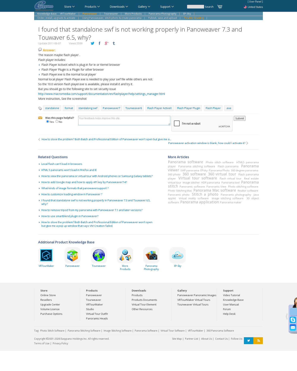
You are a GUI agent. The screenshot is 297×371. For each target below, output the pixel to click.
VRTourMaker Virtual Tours (193, 300)
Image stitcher (191, 182)
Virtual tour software (197, 178)
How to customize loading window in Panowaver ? (71, 194)
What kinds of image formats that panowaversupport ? (74, 188)
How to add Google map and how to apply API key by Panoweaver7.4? (84, 182)
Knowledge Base (233, 300)
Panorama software (185, 161)
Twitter (248, 340)
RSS (258, 340)
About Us (206, 338)
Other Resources (142, 309)
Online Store (48, 295)
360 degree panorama (244, 170)
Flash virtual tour (230, 178)
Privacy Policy (60, 343)
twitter (93, 43)
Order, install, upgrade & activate (56, 18)
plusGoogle (107, 43)
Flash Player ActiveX (159, 108)
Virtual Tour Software (173, 330)
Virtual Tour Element (144, 304)
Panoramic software (192, 186)
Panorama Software (146, 330)
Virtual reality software (194, 198)
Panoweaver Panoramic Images (196, 295)
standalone (52, 108)
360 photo (174, 174)
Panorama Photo (219, 170)
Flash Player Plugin (188, 108)
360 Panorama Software (220, 330)
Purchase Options (51, 314)
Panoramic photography (236, 194)
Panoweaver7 (111, 108)
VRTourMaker (94, 304)
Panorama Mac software (214, 190)
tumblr (114, 43)
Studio (90, 309)
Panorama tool (230, 182)
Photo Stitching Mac (180, 190)
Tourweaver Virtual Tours (193, 304)
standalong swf (87, 108)
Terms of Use (42, 343)
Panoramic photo (179, 194)
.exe (228, 108)
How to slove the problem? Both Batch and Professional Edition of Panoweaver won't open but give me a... (105, 139)
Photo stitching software (243, 186)
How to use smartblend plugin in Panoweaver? (69, 216)
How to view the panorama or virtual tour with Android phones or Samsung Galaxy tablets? (97, 176)
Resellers (46, 300)
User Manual (231, 304)
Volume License (50, 309)
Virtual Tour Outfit (97, 314)
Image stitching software (227, 198)
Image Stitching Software (118, 330)
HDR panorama (210, 182)
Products (137, 295)
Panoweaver (94, 295)
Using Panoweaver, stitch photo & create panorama (111, 18)
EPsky (204, 170)
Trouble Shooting (194, 18)
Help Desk (229, 314)
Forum (227, 309)
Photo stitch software (220, 162)
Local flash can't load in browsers (61, 164)
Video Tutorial (231, 295)
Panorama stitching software (196, 166)
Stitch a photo (205, 194)
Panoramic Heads (97, 318)
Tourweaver (93, 300)
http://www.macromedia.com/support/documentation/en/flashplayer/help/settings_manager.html (101, 94)
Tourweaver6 (133, 108)
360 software (194, 174)
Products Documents (144, 300)
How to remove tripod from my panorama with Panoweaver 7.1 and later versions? (91, 210)
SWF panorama (189, 170)
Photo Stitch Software (52, 330)
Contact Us (221, 338)
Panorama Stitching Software (84, 330)
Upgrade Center (50, 304)
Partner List (191, 338)
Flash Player (213, 108)
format (69, 108)
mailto (40, 118)
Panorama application (199, 201)
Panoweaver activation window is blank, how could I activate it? (207, 143)
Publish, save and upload (162, 18)
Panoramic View (216, 186)
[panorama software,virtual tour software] (44, 6)
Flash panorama (228, 166)
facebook (100, 43)
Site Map (177, 338)
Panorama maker (230, 202)
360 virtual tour (222, 174)
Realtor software (248, 190)
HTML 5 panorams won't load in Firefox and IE (69, 170)
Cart (220, 6)
